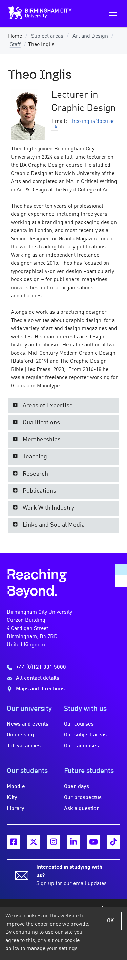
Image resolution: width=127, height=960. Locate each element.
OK (110, 921)
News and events (27, 724)
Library (15, 808)
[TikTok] (113, 842)
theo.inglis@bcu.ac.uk (83, 124)
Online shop (21, 735)
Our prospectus (83, 797)
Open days (76, 787)
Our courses (79, 724)
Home (15, 36)
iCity (12, 797)
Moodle (16, 787)
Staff (15, 44)
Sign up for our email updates (71, 875)
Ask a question (82, 808)
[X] (33, 842)
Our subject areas (85, 735)
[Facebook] (13, 842)
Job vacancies (24, 746)
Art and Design (90, 36)
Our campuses (81, 746)
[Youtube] (93, 842)
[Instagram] (53, 842)
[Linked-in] (73, 842)
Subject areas (47, 36)
